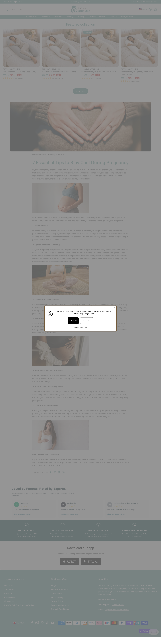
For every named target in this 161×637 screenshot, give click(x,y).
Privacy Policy (78, 314)
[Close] (114, 307)
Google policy (89, 314)
